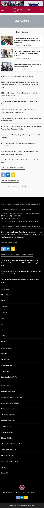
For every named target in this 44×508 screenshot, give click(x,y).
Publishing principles (7, 455)
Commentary (5, 306)
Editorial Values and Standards (10, 444)
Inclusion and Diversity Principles (11, 397)
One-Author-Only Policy (8, 449)
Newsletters (5, 371)
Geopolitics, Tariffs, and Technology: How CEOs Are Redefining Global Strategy (27, 53)
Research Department (8, 391)
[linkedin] (8, 174)
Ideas (2, 318)
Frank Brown (25, 69)
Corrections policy (6, 426)
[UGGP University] (22, 487)
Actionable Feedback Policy (9, 409)
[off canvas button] (2, 10)
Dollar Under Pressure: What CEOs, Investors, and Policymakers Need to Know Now (27, 40)
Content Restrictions (7, 432)
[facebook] (3, 174)
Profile (3, 335)
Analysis (3, 300)
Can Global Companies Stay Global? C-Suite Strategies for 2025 (27, 65)
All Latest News (6, 295)
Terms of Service (20, 492)
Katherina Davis (26, 45)
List (2, 324)
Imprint (3, 467)
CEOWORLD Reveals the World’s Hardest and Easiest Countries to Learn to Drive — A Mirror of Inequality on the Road (21, 84)
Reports (17, 45)
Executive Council (6, 365)
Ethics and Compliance (8, 415)
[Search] (41, 10)
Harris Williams (26, 58)
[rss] (12, 174)
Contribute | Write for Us (9, 377)
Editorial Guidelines (7, 438)
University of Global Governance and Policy (15, 187)
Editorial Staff (5, 359)
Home (18, 32)
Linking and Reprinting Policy (10, 403)
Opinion (3, 330)
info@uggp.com (13, 219)
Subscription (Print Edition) (9, 461)
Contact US (4, 473)
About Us (4, 354)
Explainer (4, 312)
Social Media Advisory (8, 420)
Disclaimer (31, 492)
